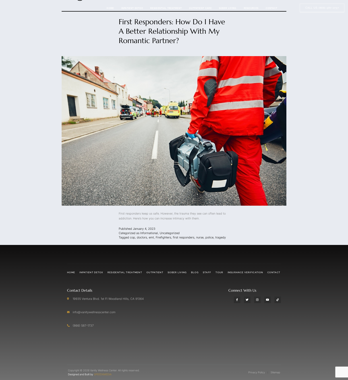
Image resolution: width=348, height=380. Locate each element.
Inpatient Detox (132, 8)
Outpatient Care (200, 8)
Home (110, 8)
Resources (251, 8)
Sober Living (228, 8)
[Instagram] (257, 300)
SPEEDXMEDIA (102, 374)
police (209, 237)
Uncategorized (170, 233)
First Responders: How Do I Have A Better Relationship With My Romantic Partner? (172, 31)
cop (132, 237)
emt (151, 237)
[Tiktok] (277, 300)
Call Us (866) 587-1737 (322, 7)
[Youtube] (267, 300)
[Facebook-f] (237, 300)
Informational (149, 233)
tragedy (220, 237)
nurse (200, 237)
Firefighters (163, 237)
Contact (271, 8)
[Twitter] (247, 300)
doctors (142, 237)
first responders (183, 237)
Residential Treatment (166, 8)
